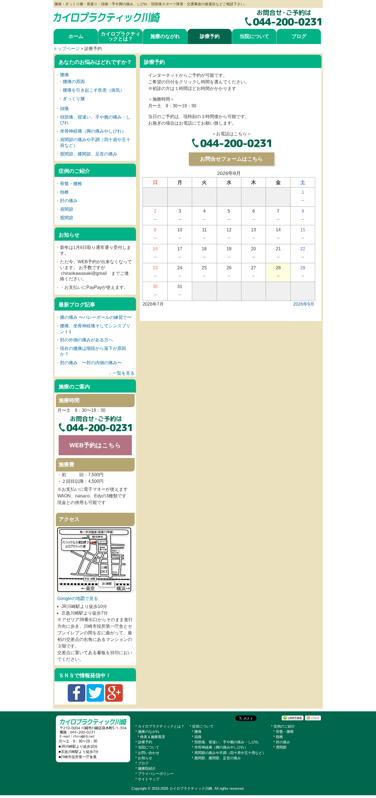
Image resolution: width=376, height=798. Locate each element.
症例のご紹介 (284, 726)
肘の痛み (69, 200)
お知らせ (145, 758)
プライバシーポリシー (156, 774)
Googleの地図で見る (77, 598)
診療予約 (210, 36)
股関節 (66, 217)
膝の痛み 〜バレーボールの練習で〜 (96, 317)
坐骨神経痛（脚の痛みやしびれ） (93, 131)
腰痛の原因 (74, 81)
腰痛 (64, 74)
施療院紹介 (147, 768)
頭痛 (64, 108)
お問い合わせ (148, 753)
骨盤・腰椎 (71, 183)
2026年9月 (303, 304)
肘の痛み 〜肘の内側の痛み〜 (91, 362)
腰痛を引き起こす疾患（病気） (93, 90)
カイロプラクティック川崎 (190, 788)
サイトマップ (148, 779)
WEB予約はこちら (95, 445)
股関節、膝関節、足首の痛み (88, 154)
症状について (203, 726)
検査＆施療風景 (152, 737)
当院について (254, 36)
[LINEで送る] (293, 718)
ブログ (298, 36)
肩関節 (66, 209)
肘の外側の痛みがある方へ (86, 340)
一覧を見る (124, 373)
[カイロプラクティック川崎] (106, 16)
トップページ (66, 48)
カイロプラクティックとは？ (120, 36)
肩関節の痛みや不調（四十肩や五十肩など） (230, 753)
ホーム (76, 36)
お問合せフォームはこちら (231, 159)
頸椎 (64, 192)
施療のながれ (165, 36)
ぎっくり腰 (74, 98)
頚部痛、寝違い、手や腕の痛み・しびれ (226, 742)
